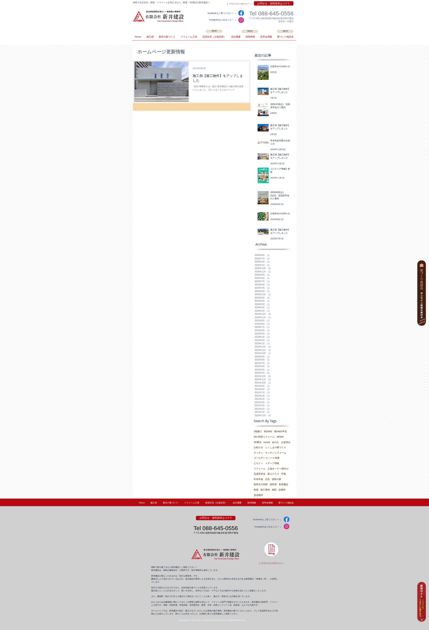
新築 (256, 489)
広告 (267, 479)
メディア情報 (272, 463)
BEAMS (268, 431)
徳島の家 (276, 479)
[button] (266, 37)
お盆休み (285, 442)
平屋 (283, 473)
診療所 (282, 489)
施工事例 (265, 489)
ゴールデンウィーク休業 (267, 458)
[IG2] (241, 20)
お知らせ (258, 447)
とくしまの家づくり (275, 447)
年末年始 (258, 479)
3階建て (258, 431)
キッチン (258, 452)
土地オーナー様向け (278, 468)
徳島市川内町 (261, 484)
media (266, 442)
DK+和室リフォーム (264, 436)
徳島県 (273, 484)
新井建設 (283, 484)
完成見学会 (259, 473)
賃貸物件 (258, 495)
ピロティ (258, 463)
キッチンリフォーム (275, 452)
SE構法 (257, 442)
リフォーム (259, 468)
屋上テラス (273, 473)
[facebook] (241, 13)
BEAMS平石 (280, 431)
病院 (274, 489)
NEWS (280, 436)
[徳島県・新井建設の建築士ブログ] (271, 549)
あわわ (275, 442)
